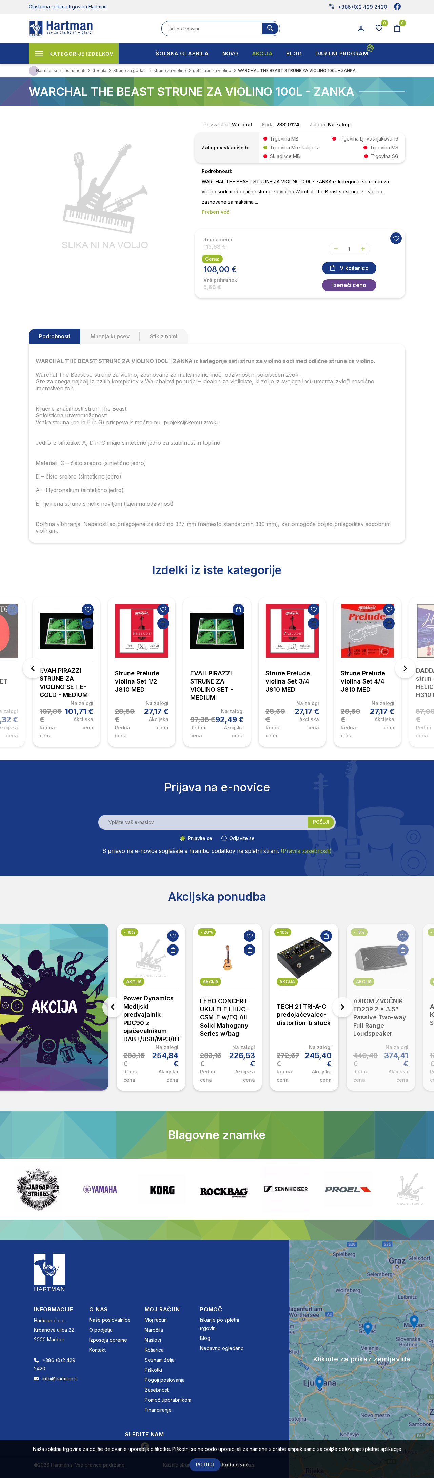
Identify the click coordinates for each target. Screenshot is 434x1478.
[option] (66, 672)
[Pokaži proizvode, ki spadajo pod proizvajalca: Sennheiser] (224, 1189)
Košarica (154, 1350)
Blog (205, 1338)
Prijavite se (200, 838)
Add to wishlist (396, 238)
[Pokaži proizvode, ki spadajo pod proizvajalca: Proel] (286, 1189)
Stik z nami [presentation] (163, 336)
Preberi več (235, 1464)
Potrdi (205, 1464)
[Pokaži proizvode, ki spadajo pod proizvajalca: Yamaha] (38, 1189)
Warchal (242, 124)
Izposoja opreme (108, 1340)
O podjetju (101, 1330)
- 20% (206, 932)
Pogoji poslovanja (165, 1380)
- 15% (359, 932)
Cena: (212, 259)
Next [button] (405, 668)
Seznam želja (160, 1360)
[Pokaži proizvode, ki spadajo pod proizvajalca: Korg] (100, 1189)
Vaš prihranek (220, 280)
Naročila (154, 1330)
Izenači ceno (349, 285)
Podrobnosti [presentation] (54, 336)
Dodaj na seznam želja (88, 609)
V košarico (354, 268)
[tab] (54, 336)
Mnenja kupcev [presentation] (110, 336)
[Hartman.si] (49, 1272)
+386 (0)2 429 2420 (358, 7)
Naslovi (153, 1340)
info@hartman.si (60, 1378)
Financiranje (158, 1410)
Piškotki (153, 1370)
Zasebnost (157, 1390)
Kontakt (97, 1350)
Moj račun (156, 1320)
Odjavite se (242, 838)
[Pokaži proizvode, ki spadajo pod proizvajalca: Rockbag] (162, 1189)
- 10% (129, 932)
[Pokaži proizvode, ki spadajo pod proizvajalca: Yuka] (410, 1189)
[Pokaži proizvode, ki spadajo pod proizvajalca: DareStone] (348, 1189)
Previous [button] (33, 668)
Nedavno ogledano (222, 1348)
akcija (134, 981)
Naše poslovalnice (110, 1320)
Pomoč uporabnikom (168, 1400)
